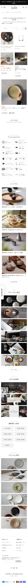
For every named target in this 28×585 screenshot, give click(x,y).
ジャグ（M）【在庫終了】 (6, 68)
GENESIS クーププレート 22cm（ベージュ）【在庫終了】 (20, 69)
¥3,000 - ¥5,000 (7, 434)
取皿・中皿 (11, 113)
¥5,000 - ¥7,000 (20, 434)
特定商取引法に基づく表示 (7, 545)
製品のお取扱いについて (20, 542)
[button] (2, 292)
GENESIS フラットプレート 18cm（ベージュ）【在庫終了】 (13, 108)
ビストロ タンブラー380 (20, 46)
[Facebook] (11, 568)
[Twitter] (14, 568)
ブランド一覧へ (14, 369)
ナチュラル (18, 75)
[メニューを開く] (2, 7)
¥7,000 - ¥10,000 (7, 439)
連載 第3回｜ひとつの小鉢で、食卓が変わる (12, 207)
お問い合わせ (18, 547)
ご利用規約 (4, 547)
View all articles (14, 281)
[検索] (4, 7)
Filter (16, 28)
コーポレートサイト (14, 575)
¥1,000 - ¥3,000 (20, 428)
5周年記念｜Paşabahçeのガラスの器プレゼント (13, 229)
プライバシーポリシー (6, 542)
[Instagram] (16, 568)
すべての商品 (7, 12)
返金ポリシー (4, 550)
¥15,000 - (7, 445)
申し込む (18, 561)
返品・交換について (20, 545)
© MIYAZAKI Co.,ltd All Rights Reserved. (14, 573)
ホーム (3, 12)
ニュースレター (19, 550)
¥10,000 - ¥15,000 (20, 439)
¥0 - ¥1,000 (7, 428)
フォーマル (4, 73)
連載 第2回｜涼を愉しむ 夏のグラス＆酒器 (12, 252)
